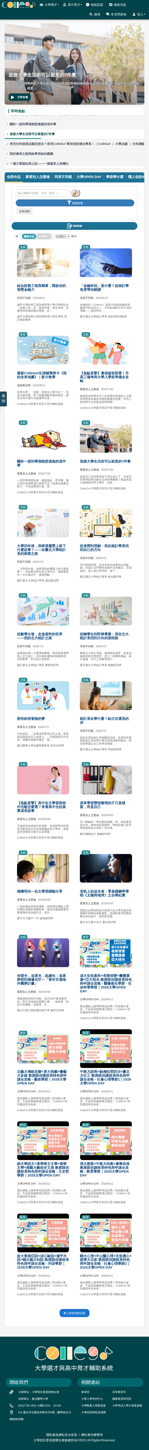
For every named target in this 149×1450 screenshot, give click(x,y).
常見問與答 (118, 14)
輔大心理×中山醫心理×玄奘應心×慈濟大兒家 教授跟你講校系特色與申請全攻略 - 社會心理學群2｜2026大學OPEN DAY (106, 1261)
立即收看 (22, 97)
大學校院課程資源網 (93, 1412)
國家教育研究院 (121, 1398)
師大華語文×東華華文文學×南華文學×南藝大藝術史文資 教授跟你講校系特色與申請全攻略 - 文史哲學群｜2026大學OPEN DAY (43, 1169)
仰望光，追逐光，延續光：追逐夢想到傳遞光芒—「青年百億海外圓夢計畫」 (41, 979)
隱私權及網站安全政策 (61, 1434)
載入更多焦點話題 (74, 1313)
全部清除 (24, 211)
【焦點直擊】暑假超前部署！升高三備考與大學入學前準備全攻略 (104, 377)
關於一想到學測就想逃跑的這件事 (41, 463)
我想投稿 (77, 226)
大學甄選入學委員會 (93, 1405)
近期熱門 (43, 236)
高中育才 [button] (74, 4)
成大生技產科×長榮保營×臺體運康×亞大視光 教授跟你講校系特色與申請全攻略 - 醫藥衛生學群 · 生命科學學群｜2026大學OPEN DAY (106, 983)
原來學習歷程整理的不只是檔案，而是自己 (102, 805)
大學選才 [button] (51, 4)
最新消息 (120, 4)
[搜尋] (75, 193)
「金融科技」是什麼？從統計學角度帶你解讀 (104, 288)
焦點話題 (97, 4)
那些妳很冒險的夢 (31, 719)
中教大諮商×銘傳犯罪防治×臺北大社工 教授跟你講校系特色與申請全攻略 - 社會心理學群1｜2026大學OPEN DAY (105, 1077)
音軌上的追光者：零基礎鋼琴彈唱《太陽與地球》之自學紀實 (104, 893)
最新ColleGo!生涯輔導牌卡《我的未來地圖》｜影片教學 (42, 375)
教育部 (85, 1392)
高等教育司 (119, 1392)
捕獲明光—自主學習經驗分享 (39, 891)
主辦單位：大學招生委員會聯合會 (38, 1392)
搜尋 (97, 14)
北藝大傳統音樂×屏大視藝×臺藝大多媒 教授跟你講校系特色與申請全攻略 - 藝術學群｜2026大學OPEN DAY (42, 1077)
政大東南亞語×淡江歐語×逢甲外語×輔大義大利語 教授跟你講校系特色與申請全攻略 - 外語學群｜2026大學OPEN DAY (43, 1261)
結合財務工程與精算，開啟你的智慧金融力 (41, 288)
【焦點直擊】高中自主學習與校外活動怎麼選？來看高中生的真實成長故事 (41, 807)
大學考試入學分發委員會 (127, 1405)
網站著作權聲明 (92, 1434)
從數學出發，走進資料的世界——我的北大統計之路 (39, 636)
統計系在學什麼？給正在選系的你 (104, 720)
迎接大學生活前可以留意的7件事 (105, 461)
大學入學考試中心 (92, 1398)
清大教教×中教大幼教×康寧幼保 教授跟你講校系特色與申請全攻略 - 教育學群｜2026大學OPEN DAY (105, 1169)
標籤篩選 (77, 203)
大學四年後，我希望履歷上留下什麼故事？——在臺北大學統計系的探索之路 (41, 550)
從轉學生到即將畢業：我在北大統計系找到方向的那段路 (104, 636)
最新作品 (29, 236)
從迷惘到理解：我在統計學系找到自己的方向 (104, 548)
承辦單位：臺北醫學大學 (33, 1398)
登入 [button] (140, 14)
